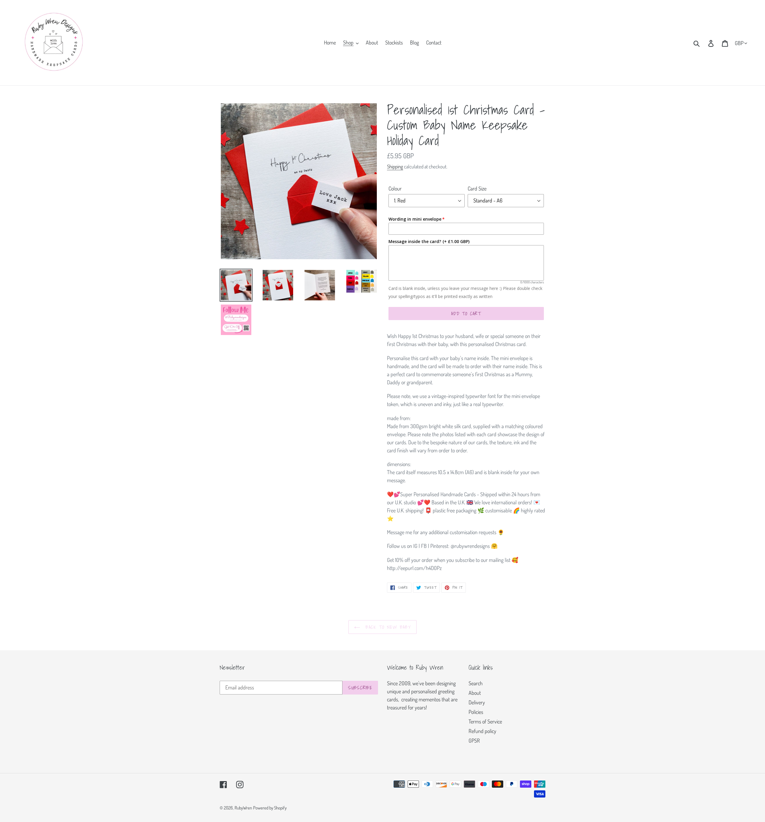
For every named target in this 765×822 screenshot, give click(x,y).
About (475, 692)
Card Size (477, 188)
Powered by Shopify (270, 808)
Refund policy (482, 731)
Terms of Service (485, 721)
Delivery (477, 702)
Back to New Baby (387, 627)
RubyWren (243, 808)
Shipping (395, 166)
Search (476, 683)
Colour (395, 188)
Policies (476, 712)
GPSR (474, 740)
